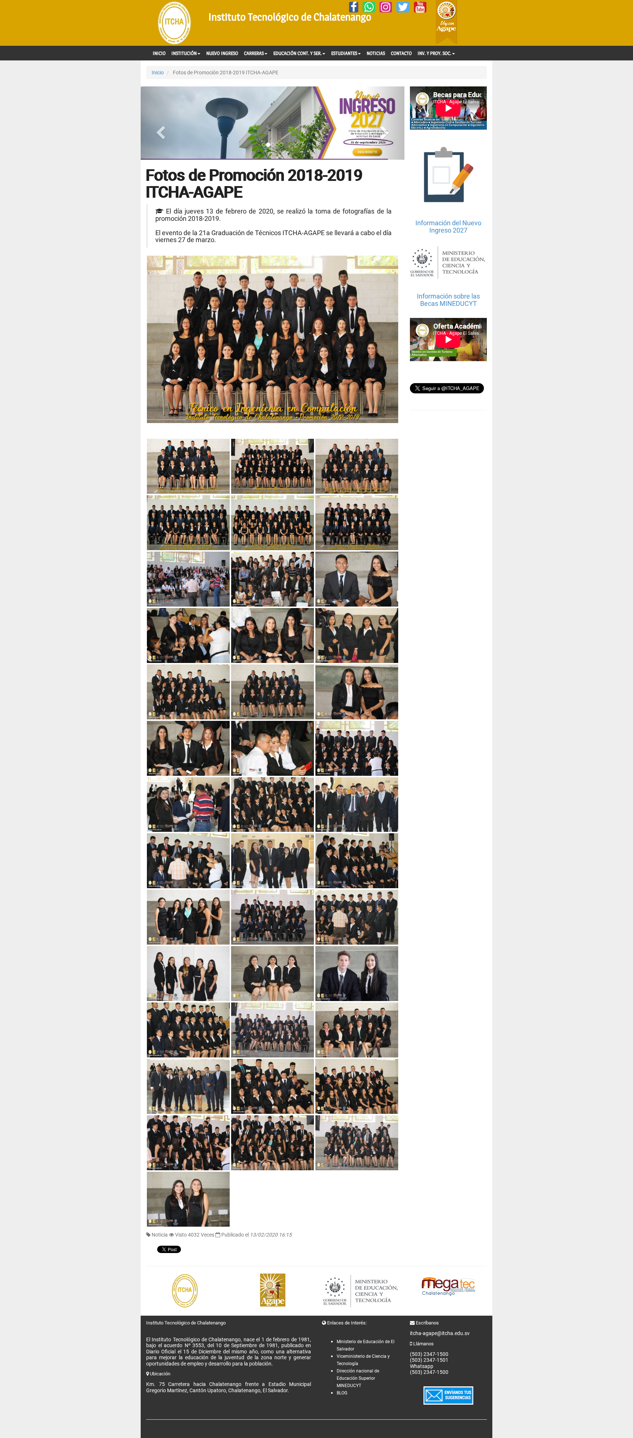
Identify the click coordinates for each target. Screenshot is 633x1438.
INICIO (159, 53)
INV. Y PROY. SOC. (434, 53)
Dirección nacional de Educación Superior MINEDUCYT (358, 1378)
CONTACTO (401, 53)
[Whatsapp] (369, 7)
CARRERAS (254, 53)
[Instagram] (386, 7)
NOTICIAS (376, 53)
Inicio (158, 72)
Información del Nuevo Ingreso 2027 (448, 226)
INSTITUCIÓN (184, 53)
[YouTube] (420, 7)
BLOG (342, 1393)
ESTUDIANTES (344, 53)
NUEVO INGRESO (222, 53)
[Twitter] (403, 7)
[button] (160, 123)
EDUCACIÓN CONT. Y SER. (297, 53)
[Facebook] (353, 7)
